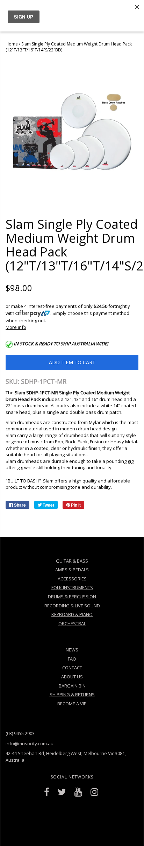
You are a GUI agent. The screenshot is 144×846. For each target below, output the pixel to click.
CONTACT (72, 667)
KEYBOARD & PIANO (72, 614)
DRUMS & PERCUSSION (72, 596)
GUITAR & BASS (72, 561)
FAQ (72, 659)
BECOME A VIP (72, 703)
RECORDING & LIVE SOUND (72, 605)
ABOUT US (72, 677)
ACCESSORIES (72, 579)
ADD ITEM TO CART (72, 362)
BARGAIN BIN (72, 686)
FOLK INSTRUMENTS (72, 587)
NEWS (72, 650)
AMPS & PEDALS (72, 569)
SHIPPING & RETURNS (72, 694)
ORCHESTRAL (72, 623)
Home (12, 44)
